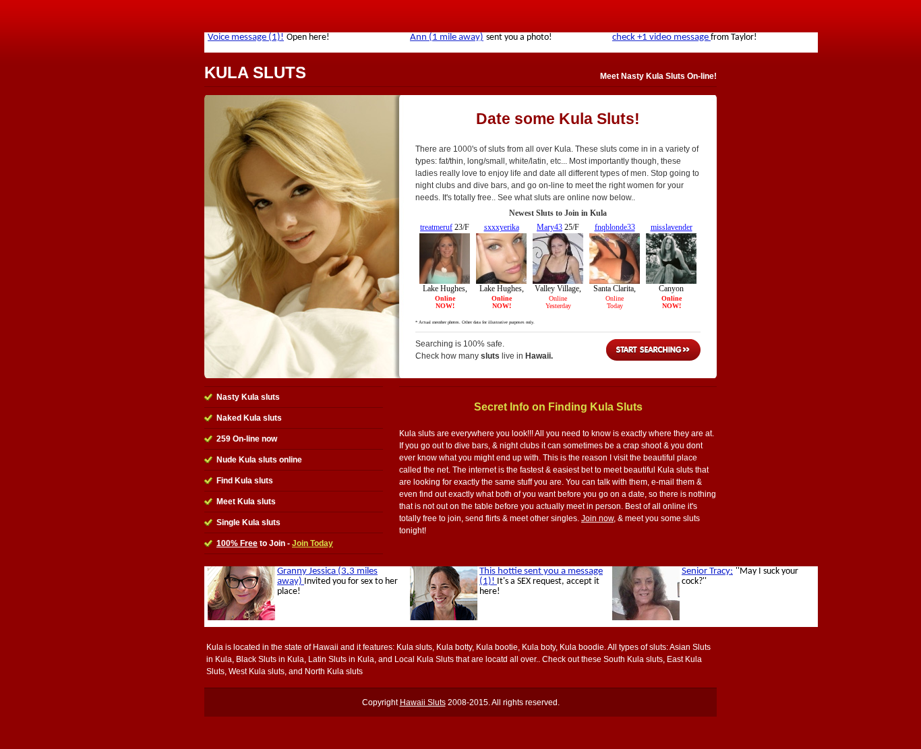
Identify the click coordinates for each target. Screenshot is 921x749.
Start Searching (653, 350)
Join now (597, 518)
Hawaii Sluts (423, 702)
